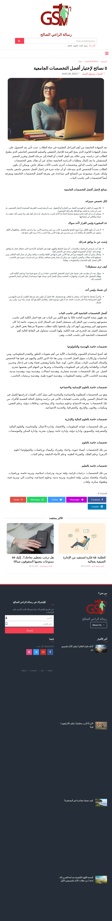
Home (50, 670)
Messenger (75, 499)
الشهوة (75, 46)
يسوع (86, 46)
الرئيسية (104, 61)
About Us (97, 625)
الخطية (70, 46)
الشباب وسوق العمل (98, 566)
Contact (34, 670)
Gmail (17, 499)
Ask (42, 670)
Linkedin (95, 506)
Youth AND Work (91, 61)
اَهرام (81, 46)
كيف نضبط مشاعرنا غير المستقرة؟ (78, 800)
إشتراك (29, 630)
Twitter (54, 499)
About (24, 670)
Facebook (95, 499)
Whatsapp (35, 499)
